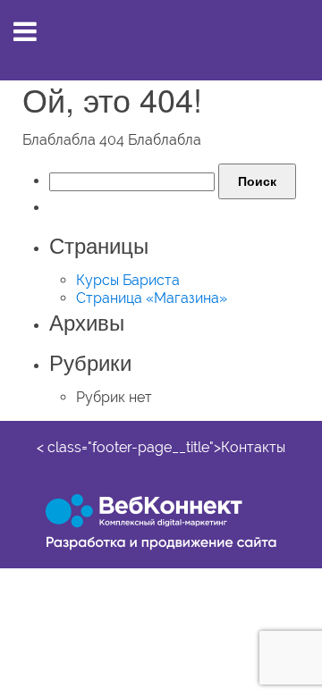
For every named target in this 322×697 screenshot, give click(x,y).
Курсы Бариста (128, 280)
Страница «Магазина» (151, 298)
